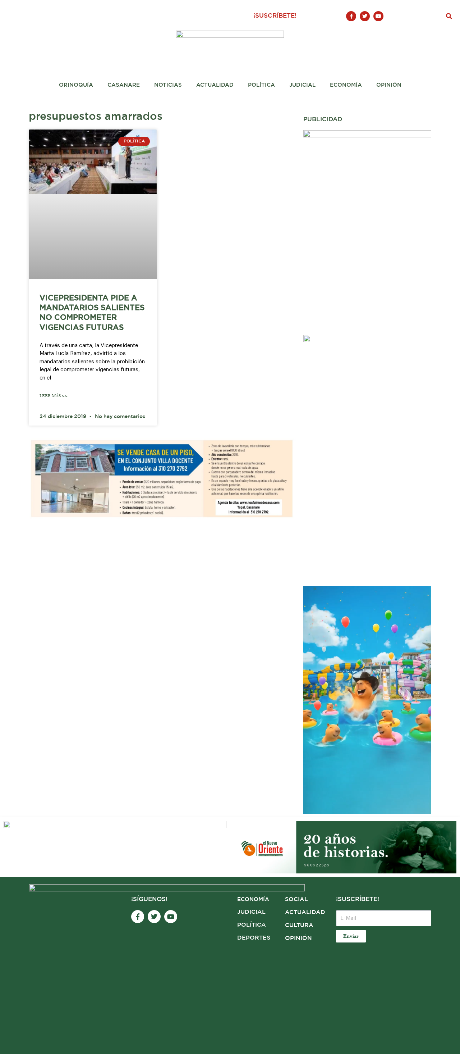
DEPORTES (253, 938)
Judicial (302, 85)
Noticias (168, 85)
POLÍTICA (251, 925)
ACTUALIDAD (305, 912)
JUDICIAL (251, 912)
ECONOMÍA (253, 899)
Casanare (123, 85)
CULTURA (299, 925)
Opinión (388, 85)
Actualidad (215, 85)
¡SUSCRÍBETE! (274, 16)
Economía (346, 85)
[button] (449, 16)
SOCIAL (296, 899)
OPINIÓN (298, 938)
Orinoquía (76, 85)
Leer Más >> (54, 396)
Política (261, 85)
